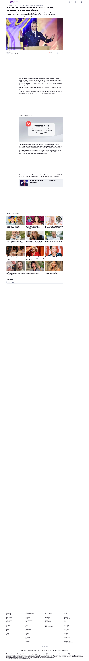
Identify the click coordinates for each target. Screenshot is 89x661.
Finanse (7, 626)
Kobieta (7, 629)
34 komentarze (53, 52)
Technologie (8, 625)
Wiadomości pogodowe (48, 626)
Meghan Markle (8, 616)
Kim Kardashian (47, 617)
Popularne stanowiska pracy (68, 642)
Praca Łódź (66, 626)
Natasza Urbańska (67, 616)
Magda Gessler (27, 617)
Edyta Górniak (27, 612)
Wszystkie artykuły (48, 621)
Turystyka (27, 626)
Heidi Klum (46, 614)
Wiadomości (8, 621)
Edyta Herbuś (66, 617)
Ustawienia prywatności (62, 650)
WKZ (10, 52)
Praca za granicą (67, 638)
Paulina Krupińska (67, 612)
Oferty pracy (66, 622)
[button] (72, 2)
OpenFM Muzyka (47, 623)
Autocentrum (27, 634)
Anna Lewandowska (9, 612)
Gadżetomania (27, 632)
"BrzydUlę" (27, 83)
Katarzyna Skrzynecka (48, 613)
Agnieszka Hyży (8, 618)
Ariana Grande (8, 614)
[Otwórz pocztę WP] (69, 2)
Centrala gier (27, 637)
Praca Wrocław (66, 628)
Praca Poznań (66, 629)
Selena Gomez (27, 614)
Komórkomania (28, 630)
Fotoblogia (27, 633)
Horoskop (27, 625)
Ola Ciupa (46, 612)
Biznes (7, 624)
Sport (7, 622)
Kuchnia (26, 624)
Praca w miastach (67, 637)
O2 (45, 629)
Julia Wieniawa (8, 613)
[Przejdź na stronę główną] (7, 2)
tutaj (29, 658)
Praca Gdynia (66, 633)
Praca (7, 632)
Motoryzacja (8, 628)
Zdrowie (7, 630)
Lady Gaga (27, 618)
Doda (45, 616)
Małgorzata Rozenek (28, 616)
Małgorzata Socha (9, 617)
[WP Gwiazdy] (15, 2)
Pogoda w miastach (48, 627)
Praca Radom (66, 630)
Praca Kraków (66, 625)
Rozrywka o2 (27, 641)
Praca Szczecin (66, 632)
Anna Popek (47, 618)
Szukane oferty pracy (67, 641)
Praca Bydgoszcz (67, 634)
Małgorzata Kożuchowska (29, 613)
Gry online (8, 634)
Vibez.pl (46, 625)
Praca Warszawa (67, 624)
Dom (26, 621)
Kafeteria (26, 628)
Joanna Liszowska (67, 614)
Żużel (26, 638)
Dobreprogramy (28, 629)
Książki (26, 622)
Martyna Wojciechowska (68, 618)
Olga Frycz (65, 613)
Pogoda (7, 633)
